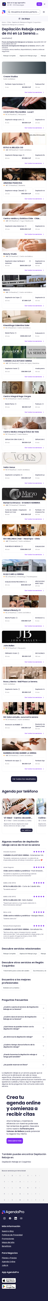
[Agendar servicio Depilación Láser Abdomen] (18, 227)
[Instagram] (4, 1218)
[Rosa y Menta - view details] (24, 673)
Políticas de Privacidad (12, 1235)
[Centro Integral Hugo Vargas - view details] (24, 387)
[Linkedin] (15, 1218)
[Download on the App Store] (10, 1279)
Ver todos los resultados (24, 779)
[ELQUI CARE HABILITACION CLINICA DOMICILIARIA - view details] (24, 565)
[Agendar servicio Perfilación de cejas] (18, 762)
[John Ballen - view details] (24, 637)
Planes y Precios (9, 1258)
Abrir (39, 4)
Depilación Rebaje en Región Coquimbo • (26, 22)
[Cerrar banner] (44, 4)
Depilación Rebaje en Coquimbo (16, 1161)
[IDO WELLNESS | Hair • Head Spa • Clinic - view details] (24, 530)
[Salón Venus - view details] (24, 458)
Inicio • (4, 22)
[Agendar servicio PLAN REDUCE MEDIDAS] (18, 547)
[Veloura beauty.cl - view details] (24, 601)
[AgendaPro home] (3, 12)
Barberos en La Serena (11, 988)
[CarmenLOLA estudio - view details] (24, 352)
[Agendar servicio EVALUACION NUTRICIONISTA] (18, 583)
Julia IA (5, 1265)
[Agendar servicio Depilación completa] (18, 476)
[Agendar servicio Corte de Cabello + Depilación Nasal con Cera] (18, 512)
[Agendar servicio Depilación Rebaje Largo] (18, 156)
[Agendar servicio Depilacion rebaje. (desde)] (18, 192)
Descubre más (15, 1140)
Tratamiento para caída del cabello (16, 971)
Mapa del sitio (8, 1242)
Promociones (8, 1238)
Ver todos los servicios (33, 92)
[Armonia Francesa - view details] (24, 174)
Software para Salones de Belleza (20, 1130)
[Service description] (24, 84)
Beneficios (6, 1246)
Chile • (9, 22)
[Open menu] (43, 12)
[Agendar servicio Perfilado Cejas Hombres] (18, 85)
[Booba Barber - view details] (24, 744)
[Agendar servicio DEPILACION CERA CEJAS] (18, 441)
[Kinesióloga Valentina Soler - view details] (24, 316)
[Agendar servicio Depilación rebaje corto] (18, 121)
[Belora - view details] (24, 281)
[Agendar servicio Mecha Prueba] (18, 619)
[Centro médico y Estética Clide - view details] (24, 210)
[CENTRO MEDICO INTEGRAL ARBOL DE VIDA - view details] (24, 423)
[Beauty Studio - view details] (24, 245)
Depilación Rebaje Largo (28, 56)
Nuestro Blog (8, 1231)
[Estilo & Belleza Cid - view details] (24, 139)
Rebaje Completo (9, 56)
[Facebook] (10, 1218)
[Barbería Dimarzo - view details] (24, 494)
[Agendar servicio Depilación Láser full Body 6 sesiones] (18, 263)
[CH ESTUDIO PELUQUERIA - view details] (24, 103)
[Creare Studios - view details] (24, 68)
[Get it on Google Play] (10, 1286)
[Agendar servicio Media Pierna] (18, 334)
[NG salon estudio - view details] (24, 708)
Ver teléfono (26, 830)
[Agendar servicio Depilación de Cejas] (18, 299)
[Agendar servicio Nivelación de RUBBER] (18, 726)
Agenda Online (8, 1261)
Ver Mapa (26, 18)
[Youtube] (21, 1218)
